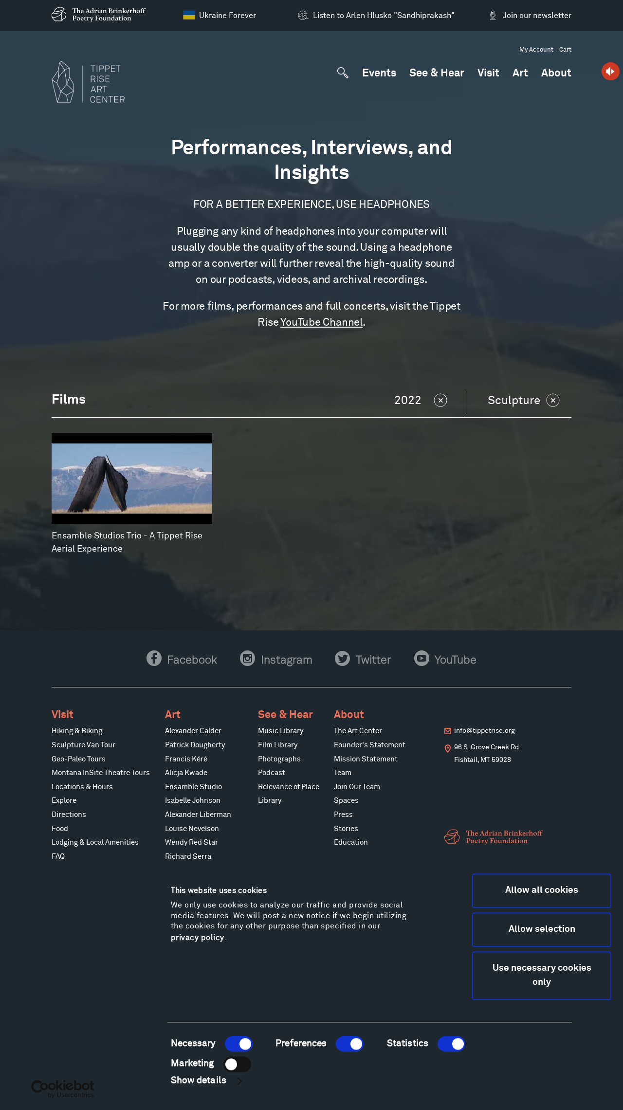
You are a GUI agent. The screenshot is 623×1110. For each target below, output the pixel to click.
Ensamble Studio (193, 787)
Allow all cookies (541, 890)
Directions (69, 815)
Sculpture (514, 401)
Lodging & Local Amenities (95, 842)
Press (343, 815)
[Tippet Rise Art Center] (88, 82)
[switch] (350, 1044)
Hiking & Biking (77, 731)
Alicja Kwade (186, 773)
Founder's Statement (369, 745)
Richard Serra (188, 856)
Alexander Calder (193, 731)
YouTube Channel (321, 322)
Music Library (280, 731)
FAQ (58, 856)
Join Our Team (357, 787)
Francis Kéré (186, 759)
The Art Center (358, 731)
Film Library (277, 745)
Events (379, 74)
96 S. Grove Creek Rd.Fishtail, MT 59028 (487, 753)
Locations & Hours (82, 787)
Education (351, 842)
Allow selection (542, 929)
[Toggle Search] (342, 72)
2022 (407, 401)
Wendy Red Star (191, 842)
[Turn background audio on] (611, 71)
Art (520, 74)
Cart (565, 50)
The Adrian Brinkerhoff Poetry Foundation (101, 14)
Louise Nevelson (192, 829)
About (556, 74)
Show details (198, 1081)
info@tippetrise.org (484, 730)
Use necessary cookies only (542, 975)
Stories (346, 829)
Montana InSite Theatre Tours (101, 773)
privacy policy (197, 938)
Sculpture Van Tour (83, 745)
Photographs (279, 759)
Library (269, 800)
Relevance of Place (288, 787)
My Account (536, 50)
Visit (488, 74)
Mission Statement (366, 759)
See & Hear (436, 74)
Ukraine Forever (227, 15)
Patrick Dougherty (195, 745)
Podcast (271, 773)
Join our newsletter (537, 15)
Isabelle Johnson (192, 800)
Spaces (346, 800)
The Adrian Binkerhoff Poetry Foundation (495, 837)
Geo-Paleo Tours (79, 759)
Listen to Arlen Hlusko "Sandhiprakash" (384, 15)
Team (342, 773)
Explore (64, 800)
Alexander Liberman (198, 815)
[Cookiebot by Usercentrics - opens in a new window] (63, 1089)
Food (60, 829)
